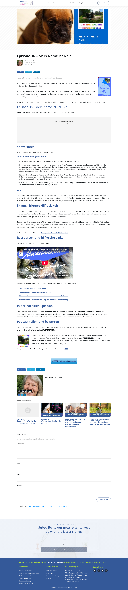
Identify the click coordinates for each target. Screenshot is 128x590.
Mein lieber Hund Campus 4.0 (27, 583)
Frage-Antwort (80, 419)
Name (18, 463)
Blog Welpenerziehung (25, 571)
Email (18, 474)
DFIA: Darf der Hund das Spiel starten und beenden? (100, 423)
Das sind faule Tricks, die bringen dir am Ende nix (26, 422)
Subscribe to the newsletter (64, 550)
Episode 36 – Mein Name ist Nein (44, 56)
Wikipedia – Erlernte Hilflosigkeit (54, 233)
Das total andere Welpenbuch (27, 576)
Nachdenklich (70, 420)
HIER (66, 349)
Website (19, 485)
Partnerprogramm (51, 571)
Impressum (49, 573)
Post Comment (104, 499)
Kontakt (48, 578)
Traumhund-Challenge (25, 581)
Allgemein (20, 419)
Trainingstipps (95, 420)
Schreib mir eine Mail (55, 562)
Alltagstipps (69, 419)
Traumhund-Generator (25, 578)
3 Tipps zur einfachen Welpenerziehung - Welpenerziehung (48, 506)
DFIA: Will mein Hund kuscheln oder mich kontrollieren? (73, 424)
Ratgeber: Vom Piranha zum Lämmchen (30, 573)
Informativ (45, 419)
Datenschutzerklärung (52, 576)
